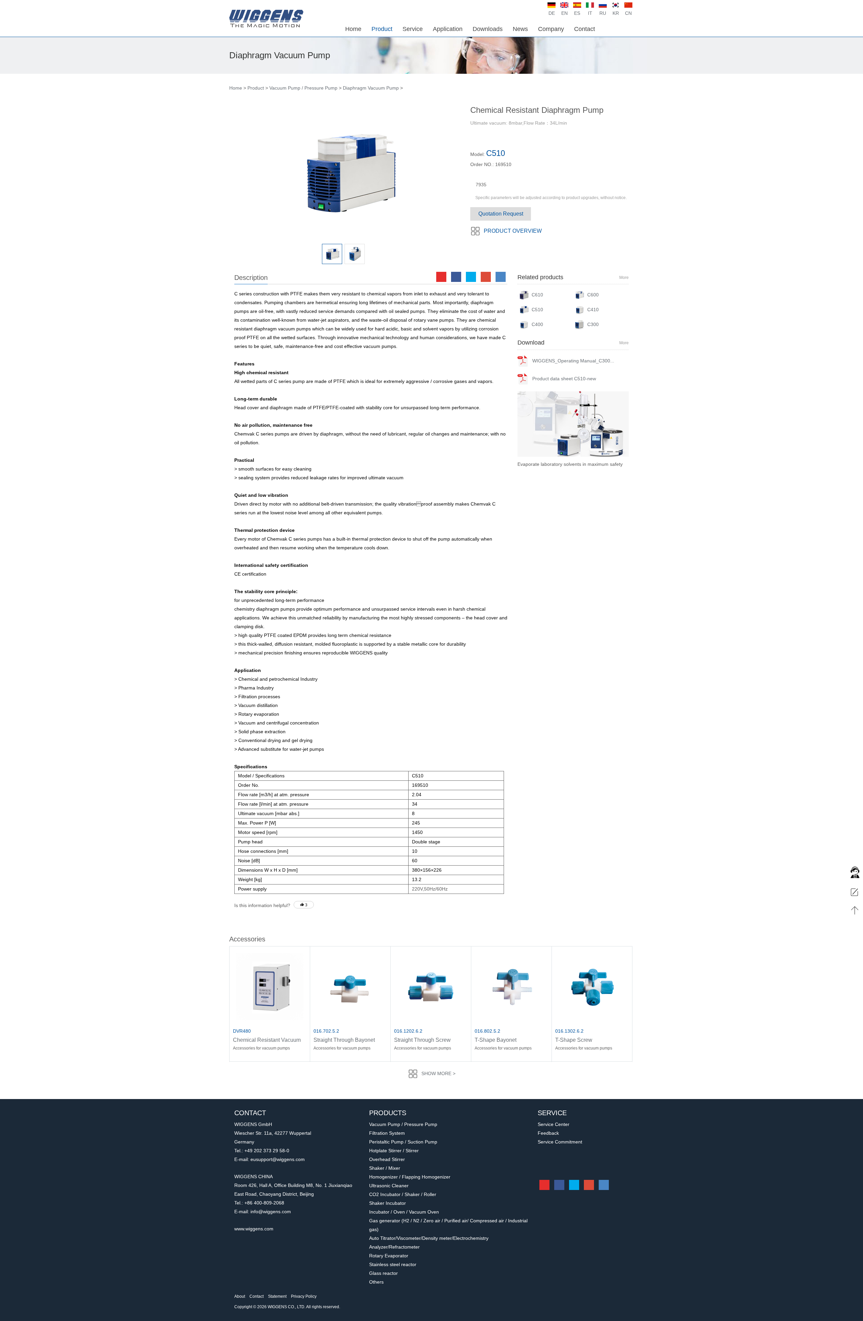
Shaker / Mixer (384, 1168)
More (624, 277)
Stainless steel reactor (392, 1264)
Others (376, 1282)
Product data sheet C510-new (564, 378)
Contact (256, 1296)
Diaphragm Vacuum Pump (371, 88)
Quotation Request (500, 214)
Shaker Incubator (387, 1203)
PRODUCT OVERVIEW (513, 231)
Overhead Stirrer (535, 464)
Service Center (553, 1124)
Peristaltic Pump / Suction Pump (403, 1142)
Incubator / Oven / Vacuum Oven (404, 1212)
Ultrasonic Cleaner (389, 1185)
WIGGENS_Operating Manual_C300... (573, 360)
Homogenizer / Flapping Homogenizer (409, 1177)
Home (235, 88)
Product (255, 88)
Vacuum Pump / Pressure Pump (303, 88)
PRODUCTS (387, 1113)
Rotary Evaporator (388, 1255)
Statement (277, 1296)
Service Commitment (560, 1142)
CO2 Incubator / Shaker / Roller (402, 1194)
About (239, 1296)
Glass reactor (383, 1273)
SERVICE (552, 1113)
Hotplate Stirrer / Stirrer (394, 1150)
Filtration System (387, 1133)
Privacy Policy (304, 1296)
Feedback (548, 1133)
